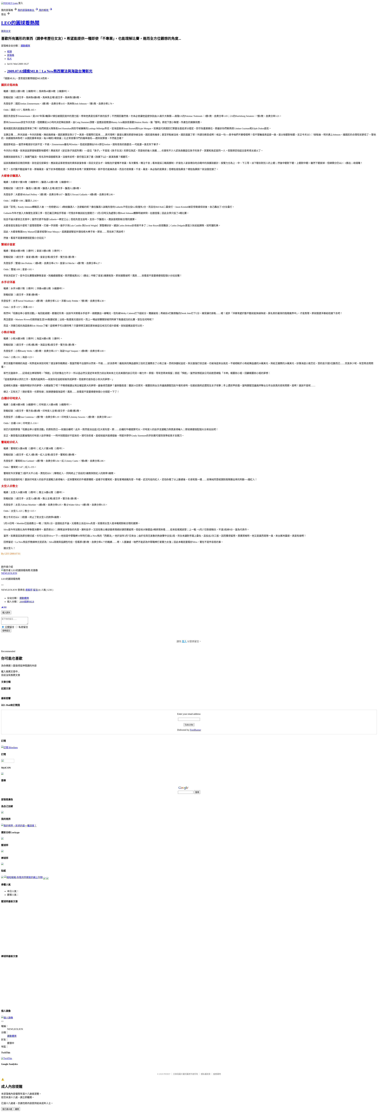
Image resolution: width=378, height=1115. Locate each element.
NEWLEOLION (9, 573)
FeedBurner (195, 730)
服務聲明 (217, 1074)
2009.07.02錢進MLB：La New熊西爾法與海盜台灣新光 (49, 71)
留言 (35, 590)
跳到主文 (6, 31)
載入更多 (6, 612)
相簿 (9, 51)
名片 (9, 58)
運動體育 (25, 45)
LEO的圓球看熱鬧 (20, 23)
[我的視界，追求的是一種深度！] (19, 825)
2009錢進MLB (26, 601)
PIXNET (167, 1074)
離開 (17, 1109)
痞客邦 (28, 590)
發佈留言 (6, 631)
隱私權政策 (205, 1074)
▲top (3, 607)
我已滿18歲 (7, 1109)
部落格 (10, 55)
